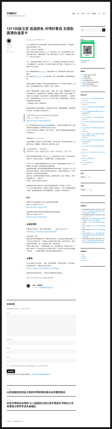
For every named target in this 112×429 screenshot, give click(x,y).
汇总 (88, 13)
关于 (103, 13)
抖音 (83, 75)
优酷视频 (84, 84)
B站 (83, 76)
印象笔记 (84, 86)
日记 (8, 49)
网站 (8, 357)
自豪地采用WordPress (18, 421)
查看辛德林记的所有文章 (46, 287)
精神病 (94, 13)
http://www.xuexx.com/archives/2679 (38, 120)
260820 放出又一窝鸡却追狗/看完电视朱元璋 (93, 98)
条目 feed (84, 256)
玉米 (10, 52)
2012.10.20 (38, 76)
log (7, 52)
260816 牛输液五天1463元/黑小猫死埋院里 (93, 117)
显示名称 (10, 339)
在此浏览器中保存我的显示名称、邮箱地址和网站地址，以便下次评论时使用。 (29, 366)
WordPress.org (85, 260)
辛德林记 (12, 13)
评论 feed (84, 258)
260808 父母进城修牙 (87, 162)
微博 (83, 80)
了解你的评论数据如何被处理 (41, 374)
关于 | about (87, 216)
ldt (82, 222)
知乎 (83, 78)
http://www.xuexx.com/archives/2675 (36, 217)
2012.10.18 (42, 71)
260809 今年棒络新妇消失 (88, 158)
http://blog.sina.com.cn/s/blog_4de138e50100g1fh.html (41, 231)
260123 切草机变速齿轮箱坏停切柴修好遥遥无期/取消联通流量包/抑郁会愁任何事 (93, 235)
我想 (73, 13)
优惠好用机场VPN (85, 60)
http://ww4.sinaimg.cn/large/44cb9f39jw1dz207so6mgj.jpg (42, 268)
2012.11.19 (32, 40)
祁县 (82, 13)
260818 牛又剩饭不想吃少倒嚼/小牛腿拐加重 (93, 107)
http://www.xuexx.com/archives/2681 (36, 207)
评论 (8, 313)
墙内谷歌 (84, 82)
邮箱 (8, 348)
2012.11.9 (46, 52)
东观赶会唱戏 (46, 125)
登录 (83, 255)
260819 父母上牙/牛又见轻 (88, 102)
